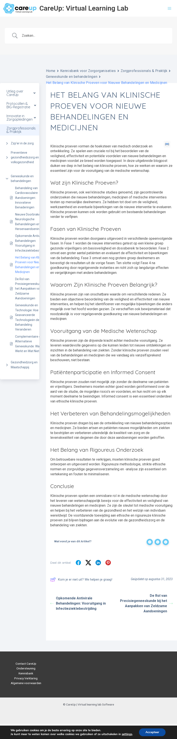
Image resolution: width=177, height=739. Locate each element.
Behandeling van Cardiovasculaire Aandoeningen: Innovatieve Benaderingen (26, 197)
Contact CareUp (26, 663)
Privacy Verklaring (26, 678)
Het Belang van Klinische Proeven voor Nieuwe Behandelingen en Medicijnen (31, 265)
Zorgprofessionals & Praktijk (144, 71)
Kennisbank (26, 673)
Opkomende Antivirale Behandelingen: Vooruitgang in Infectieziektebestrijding (31, 243)
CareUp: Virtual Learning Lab (84, 8)
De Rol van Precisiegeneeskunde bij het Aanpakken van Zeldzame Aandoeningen (31, 288)
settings (127, 734)
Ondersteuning (25, 668)
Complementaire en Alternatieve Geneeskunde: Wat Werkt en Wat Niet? (28, 344)
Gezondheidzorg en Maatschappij (24, 365)
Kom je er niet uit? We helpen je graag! (85, 579)
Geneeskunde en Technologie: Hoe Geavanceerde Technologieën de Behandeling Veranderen (27, 317)
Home (50, 71)
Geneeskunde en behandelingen (22, 178)
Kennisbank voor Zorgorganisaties (88, 71)
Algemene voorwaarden (26, 683)
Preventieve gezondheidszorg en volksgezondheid (25, 157)
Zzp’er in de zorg (22, 143)
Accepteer (152, 732)
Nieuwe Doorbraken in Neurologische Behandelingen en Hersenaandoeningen (30, 222)
